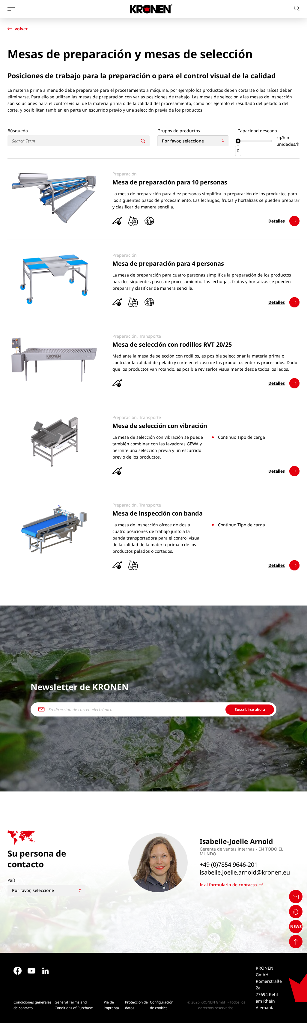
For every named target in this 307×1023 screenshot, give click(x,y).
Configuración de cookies (161, 1005)
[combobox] (192, 140)
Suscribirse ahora (250, 709)
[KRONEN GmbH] (151, 8)
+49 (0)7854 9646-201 (229, 864)
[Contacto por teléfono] (296, 911)
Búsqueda (17, 131)
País (11, 880)
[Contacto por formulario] (296, 896)
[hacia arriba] (296, 941)
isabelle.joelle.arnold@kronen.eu (245, 872)
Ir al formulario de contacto (228, 884)
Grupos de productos (178, 131)
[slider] (238, 141)
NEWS (296, 926)
